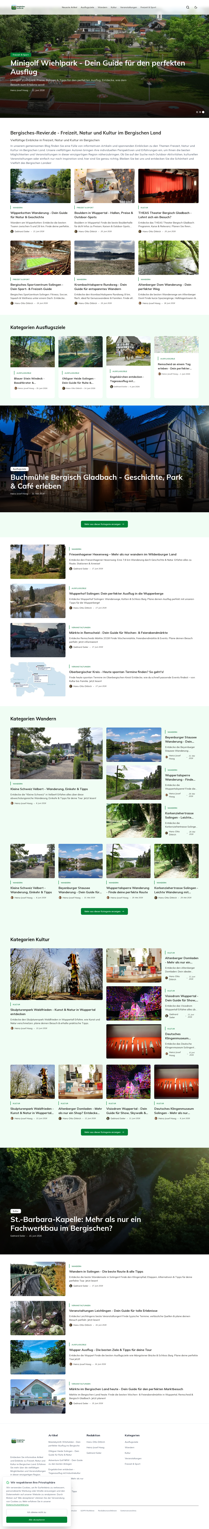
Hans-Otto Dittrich (96, 1442)
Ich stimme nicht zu (36, 1512)
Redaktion (93, 1435)
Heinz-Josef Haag (19, 90)
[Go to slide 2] (200, 112)
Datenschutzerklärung (17, 1504)
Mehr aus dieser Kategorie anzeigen (103, 524)
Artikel (53, 1435)
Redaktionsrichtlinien (107, 1510)
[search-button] (187, 7)
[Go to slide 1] (197, 112)
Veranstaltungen (128, 7)
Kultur (114, 7)
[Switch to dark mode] (196, 7)
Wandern (102, 7)
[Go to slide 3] (203, 112)
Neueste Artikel (69, 7)
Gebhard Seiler (17, 1235)
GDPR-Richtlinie (87, 1510)
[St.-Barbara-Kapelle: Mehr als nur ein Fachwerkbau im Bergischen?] (104, 1201)
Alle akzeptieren (37, 1519)
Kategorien (132, 1435)
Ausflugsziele (87, 7)
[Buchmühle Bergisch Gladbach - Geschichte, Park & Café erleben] (104, 459)
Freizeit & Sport (148, 7)
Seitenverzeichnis (128, 1510)
